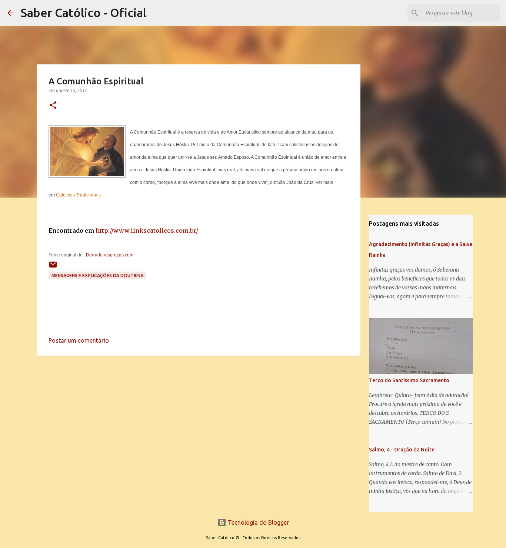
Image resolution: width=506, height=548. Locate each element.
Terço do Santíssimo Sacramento (409, 380)
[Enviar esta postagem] (53, 267)
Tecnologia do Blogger (257, 522)
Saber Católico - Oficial (83, 12)
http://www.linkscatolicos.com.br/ (147, 230)
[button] (53, 106)
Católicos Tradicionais (78, 195)
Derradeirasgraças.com (109, 255)
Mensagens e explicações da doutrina (97, 275)
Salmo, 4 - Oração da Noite (402, 450)
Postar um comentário (79, 340)
